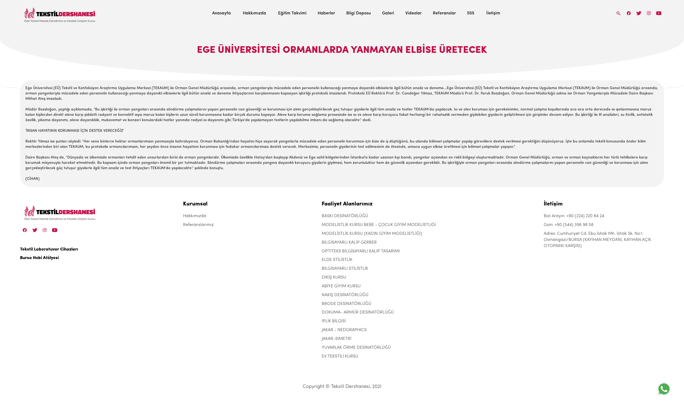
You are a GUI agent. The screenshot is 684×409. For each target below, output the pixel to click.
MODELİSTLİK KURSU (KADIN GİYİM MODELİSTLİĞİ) (372, 234)
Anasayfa (221, 13)
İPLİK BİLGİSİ (334, 321)
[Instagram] (649, 13)
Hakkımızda (254, 13)
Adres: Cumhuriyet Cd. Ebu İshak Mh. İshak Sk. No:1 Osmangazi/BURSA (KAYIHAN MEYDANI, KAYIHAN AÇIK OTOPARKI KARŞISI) (597, 240)
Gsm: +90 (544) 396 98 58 (568, 225)
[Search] (618, 13)
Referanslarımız (198, 225)
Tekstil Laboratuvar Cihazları (49, 249)
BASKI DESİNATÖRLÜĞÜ (345, 216)
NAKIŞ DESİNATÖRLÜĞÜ (345, 295)
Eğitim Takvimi (292, 13)
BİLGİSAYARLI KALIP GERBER (349, 242)
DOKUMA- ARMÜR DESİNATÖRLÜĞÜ (358, 312)
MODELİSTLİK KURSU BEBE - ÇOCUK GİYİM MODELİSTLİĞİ (379, 225)
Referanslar (444, 13)
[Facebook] (629, 13)
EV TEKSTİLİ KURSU (340, 356)
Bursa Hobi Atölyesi (39, 258)
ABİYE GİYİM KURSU (341, 286)
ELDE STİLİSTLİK (337, 260)
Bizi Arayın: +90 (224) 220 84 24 (574, 216)
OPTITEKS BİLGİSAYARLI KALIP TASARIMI (361, 251)
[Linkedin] (659, 13)
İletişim (493, 13)
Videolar (413, 13)
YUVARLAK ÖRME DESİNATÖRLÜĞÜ (356, 348)
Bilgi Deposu (358, 13)
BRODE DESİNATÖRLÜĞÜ (346, 304)
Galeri (388, 13)
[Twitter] (639, 13)
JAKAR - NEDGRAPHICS (344, 330)
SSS (470, 13)
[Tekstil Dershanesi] (60, 13)
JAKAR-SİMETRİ (336, 339)
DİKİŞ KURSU (334, 277)
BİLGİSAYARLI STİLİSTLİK (345, 269)
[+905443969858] (664, 389)
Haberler (326, 13)
